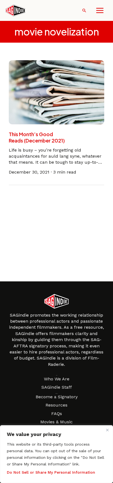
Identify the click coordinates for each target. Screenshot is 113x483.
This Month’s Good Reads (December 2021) (37, 137)
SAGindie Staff (56, 387)
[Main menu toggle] (100, 10)
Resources (56, 405)
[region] (56, 454)
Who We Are (56, 379)
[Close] (107, 430)
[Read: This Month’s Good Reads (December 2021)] (56, 91)
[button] (84, 10)
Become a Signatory (57, 396)
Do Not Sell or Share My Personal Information (51, 472)
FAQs (56, 413)
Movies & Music (56, 421)
